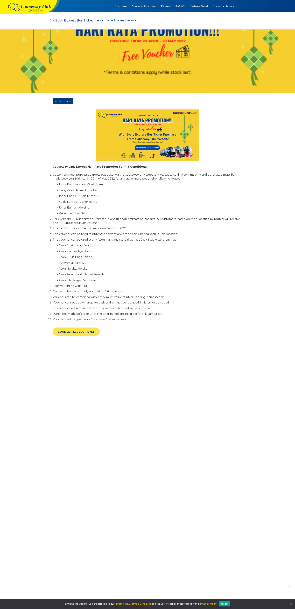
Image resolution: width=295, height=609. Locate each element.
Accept (224, 603)
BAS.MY (180, 6)
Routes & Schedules (144, 6)
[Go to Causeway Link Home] (30, 7)
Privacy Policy (122, 603)
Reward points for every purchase (116, 20)
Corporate (121, 6)
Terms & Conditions (141, 603)
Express (165, 6)
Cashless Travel (199, 6)
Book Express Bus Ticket (76, 331)
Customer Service (223, 6)
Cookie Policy (209, 603)
